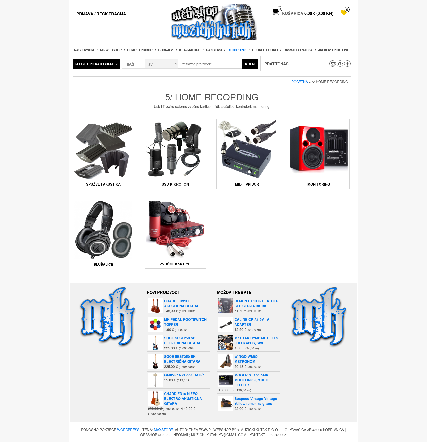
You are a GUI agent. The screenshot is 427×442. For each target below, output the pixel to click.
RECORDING (236, 49)
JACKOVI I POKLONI (333, 49)
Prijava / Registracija (101, 14)
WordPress (128, 429)
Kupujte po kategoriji (94, 63)
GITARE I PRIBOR (139, 49)
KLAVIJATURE (189, 49)
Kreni (250, 63)
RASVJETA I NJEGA (297, 49)
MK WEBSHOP (110, 49)
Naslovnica (84, 49)
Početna (299, 81)
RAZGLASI (214, 49)
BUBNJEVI (165, 49)
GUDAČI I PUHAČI (265, 49)
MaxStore (163, 429)
